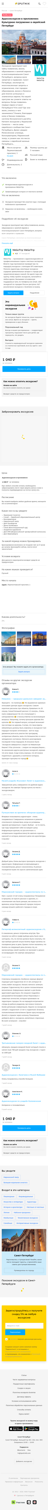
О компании (13, 1478)
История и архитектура (13, 1207)
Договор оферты (24, 1397)
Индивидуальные (26, 1196)
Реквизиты (39, 1482)
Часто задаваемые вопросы (24, 1380)
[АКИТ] (29, 1502)
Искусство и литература (13, 1202)
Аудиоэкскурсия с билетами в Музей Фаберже (23, 1075)
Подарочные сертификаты (24, 1384)
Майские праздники (22, 1212)
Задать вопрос (13, 293)
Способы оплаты (24, 1410)
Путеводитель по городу (24, 1270)
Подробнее (34, 293)
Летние (6, 1212)
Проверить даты (24, 369)
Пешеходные (9, 1196)
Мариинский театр (11, 1177)
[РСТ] (35, 1502)
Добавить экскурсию (24, 1461)
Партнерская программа (29, 1478)
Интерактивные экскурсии (27, 1223)
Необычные (8, 1218)
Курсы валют (24, 1414)
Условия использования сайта (24, 1401)
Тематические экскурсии (28, 1218)
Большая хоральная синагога (15, 1183)
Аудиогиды (31, 1202)
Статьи (24, 1375)
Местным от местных (35, 1207)
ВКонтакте (21, 1450)
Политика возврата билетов (24, 1392)
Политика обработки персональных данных (24, 1405)
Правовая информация (14, 1482)
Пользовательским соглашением (18, 1352)
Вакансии (29, 1482)
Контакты (24, 1485)
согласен (13, 1339)
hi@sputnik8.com (24, 1453)
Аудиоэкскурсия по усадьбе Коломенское (21, 1101)
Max (29, 1450)
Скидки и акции (24, 1388)
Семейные (8, 1223)
